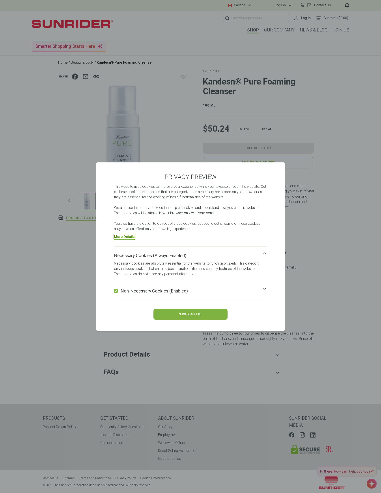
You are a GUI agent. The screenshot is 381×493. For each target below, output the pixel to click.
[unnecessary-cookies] (116, 291)
